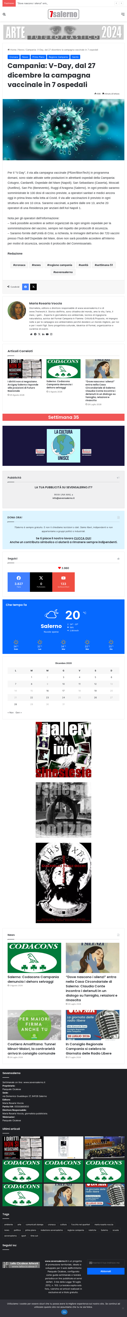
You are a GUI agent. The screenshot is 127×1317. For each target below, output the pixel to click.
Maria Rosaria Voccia (45, 303)
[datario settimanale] (63, 32)
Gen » (19, 712)
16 (47, 690)
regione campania (60, 265)
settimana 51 (104, 265)
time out (34, 1235)
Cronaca (13, 57)
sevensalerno (64, 272)
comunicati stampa (34, 1224)
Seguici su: (9, 1245)
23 (47, 697)
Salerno (104, 1230)
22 (31, 697)
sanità (84, 265)
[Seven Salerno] (63, 14)
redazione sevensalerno (52, 1230)
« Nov (11, 712)
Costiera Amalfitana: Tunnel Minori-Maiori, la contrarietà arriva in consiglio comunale (32, 1049)
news (37, 265)
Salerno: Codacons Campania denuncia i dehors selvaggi (59, 384)
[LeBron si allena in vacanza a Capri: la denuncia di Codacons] (22, 1195)
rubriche (92, 1230)
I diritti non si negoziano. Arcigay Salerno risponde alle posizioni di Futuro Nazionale (23, 386)
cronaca (20, 265)
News (21, 49)
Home (13, 49)
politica (17, 1230)
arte (19, 1224)
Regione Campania (58, 57)
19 (95, 690)
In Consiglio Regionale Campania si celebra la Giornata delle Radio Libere (89, 1049)
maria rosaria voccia (104, 1224)
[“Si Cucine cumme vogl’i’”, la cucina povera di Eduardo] (64, 1147)
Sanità (75, 57)
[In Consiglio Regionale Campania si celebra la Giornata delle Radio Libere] (92, 1025)
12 (95, 684)
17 (63, 690)
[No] (123, 1308)
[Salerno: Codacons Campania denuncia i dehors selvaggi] (63, 368)
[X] (39, 334)
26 (95, 697)
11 (80, 684)
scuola (116, 1230)
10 (63, 684)
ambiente (8, 1224)
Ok (64, 1312)
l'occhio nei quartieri (80, 1224)
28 (15, 704)
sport (23, 1235)
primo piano (30, 1230)
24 (63, 697)
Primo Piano (38, 57)
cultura (63, 1224)
